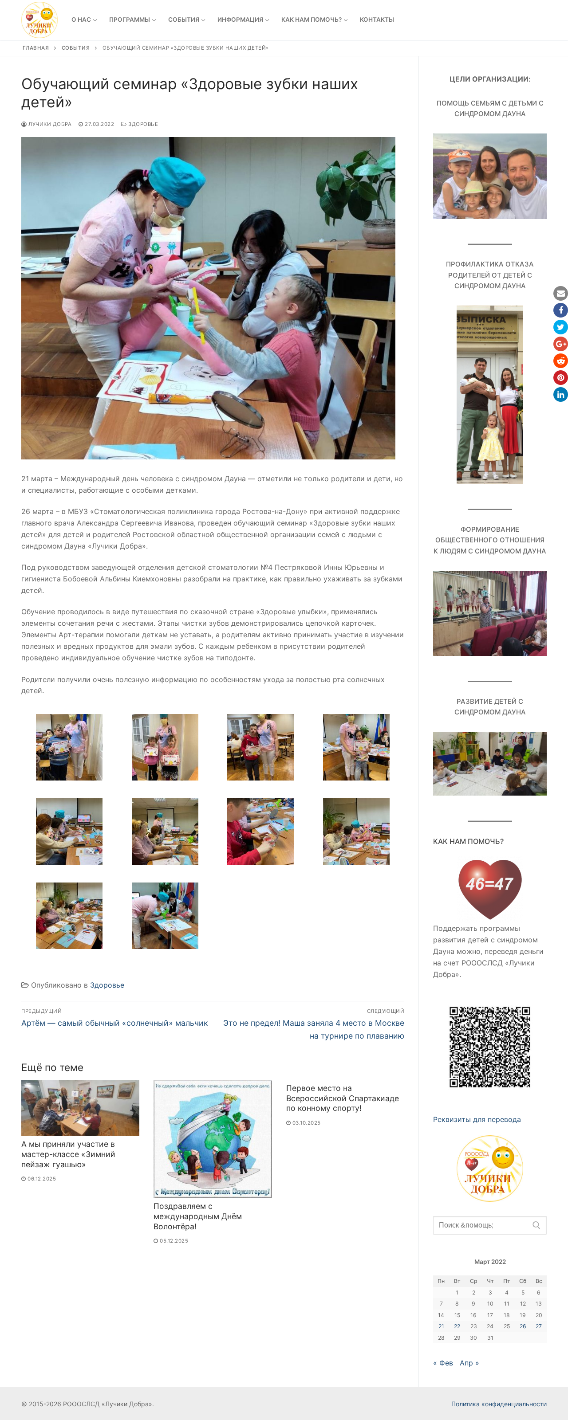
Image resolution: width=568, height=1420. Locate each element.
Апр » (469, 1362)
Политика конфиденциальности (499, 1404)
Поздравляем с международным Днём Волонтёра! (198, 1216)
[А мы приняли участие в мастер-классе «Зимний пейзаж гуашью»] (80, 1108)
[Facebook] (560, 310)
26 (523, 1326)
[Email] (560, 293)
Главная (36, 48)
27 (539, 1326)
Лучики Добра (49, 124)
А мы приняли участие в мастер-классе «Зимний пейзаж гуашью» (68, 1154)
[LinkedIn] (560, 394)
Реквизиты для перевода (477, 1119)
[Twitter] (560, 327)
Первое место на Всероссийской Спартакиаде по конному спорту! (342, 1098)
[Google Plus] (560, 344)
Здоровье (142, 124)
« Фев (443, 1362)
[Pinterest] (560, 377)
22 (457, 1326)
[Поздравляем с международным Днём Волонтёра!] (213, 1139)
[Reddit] (560, 360)
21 (441, 1326)
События (76, 48)
